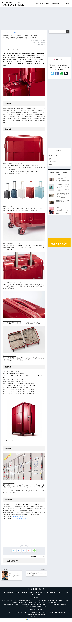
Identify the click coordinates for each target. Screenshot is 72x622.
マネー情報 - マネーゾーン (54, 602)
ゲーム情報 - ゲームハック (63, 600)
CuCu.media (53, 161)
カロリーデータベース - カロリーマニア (17, 612)
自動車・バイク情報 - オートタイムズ (32, 604)
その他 (50, 164)
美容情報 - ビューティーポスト (20, 602)
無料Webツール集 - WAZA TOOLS (57, 612)
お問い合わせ (55, 3)
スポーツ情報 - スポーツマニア (37, 602)
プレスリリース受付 (65, 3)
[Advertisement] (36, 18)
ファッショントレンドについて (43, 3)
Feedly (61, 75)
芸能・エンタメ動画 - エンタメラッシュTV (36, 606)
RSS (66, 75)
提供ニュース (52, 159)
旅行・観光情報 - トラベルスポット (12, 604)
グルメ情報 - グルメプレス (9, 600)
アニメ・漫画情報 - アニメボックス (45, 600)
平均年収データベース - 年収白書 (38, 612)
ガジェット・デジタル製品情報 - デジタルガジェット (56, 604)
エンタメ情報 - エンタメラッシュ (27, 600)
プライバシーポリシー (29, 592)
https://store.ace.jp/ (21, 518)
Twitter (52, 75)
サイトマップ (37, 594)
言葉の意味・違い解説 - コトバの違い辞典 (36, 614)
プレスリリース (41, 556)
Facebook (56, 75)
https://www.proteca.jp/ (17, 516)
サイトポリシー (41, 592)
